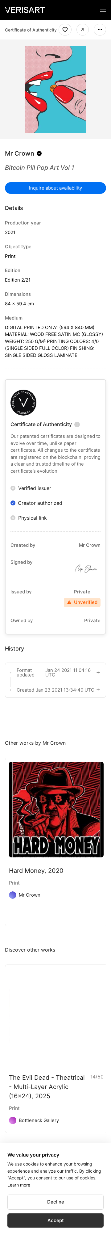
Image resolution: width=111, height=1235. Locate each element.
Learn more (18, 1184)
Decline (55, 1202)
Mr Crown (19, 153)
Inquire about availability (55, 188)
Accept (55, 1220)
